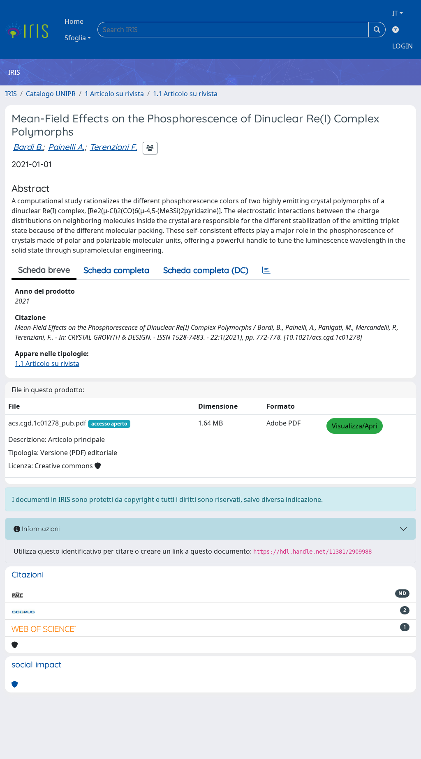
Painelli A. (66, 147)
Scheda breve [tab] (44, 269)
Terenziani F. (113, 147)
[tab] (266, 270)
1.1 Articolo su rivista (185, 93)
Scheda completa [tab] (116, 270)
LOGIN (402, 46)
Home (74, 21)
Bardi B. (28, 147)
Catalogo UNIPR (51, 93)
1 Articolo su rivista (114, 93)
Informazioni (40, 528)
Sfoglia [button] (75, 37)
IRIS (11, 93)
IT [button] (395, 13)
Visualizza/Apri (354, 425)
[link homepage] (30, 29)
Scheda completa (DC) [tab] (205, 270)
